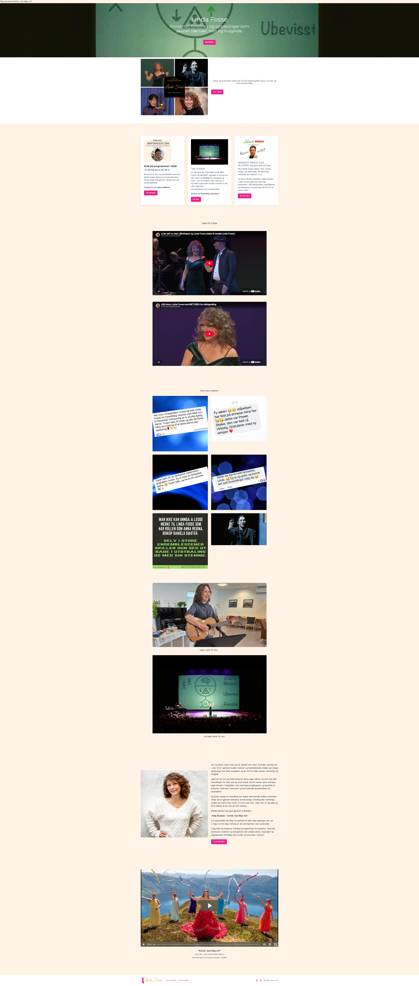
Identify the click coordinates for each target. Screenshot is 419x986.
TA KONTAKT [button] (219, 841)
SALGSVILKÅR (171, 980)
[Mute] (264, 944)
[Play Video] (143, 944)
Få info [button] (196, 199)
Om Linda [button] (217, 92)
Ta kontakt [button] (150, 193)
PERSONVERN (184, 980)
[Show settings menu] (270, 944)
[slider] (207, 944)
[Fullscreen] (275, 944)
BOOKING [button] (209, 42)
